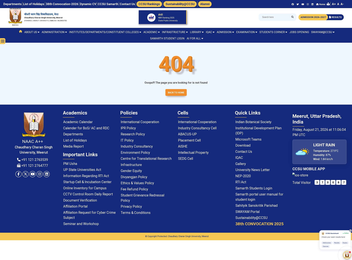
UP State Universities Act (82, 170)
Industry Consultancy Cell (197, 128)
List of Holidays (75, 140)
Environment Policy (135, 153)
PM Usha (70, 164)
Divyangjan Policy (134, 177)
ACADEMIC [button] (150, 32)
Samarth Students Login (253, 188)
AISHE (182, 146)
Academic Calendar (78, 122)
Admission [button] (224, 32)
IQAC (239, 158)
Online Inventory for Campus (85, 188)
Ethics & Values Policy (137, 183)
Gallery (240, 164)
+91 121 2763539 (34, 160)
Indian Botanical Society (253, 122)
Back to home (176, 92)
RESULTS (337, 17)
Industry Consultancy (137, 146)
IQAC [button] (209, 32)
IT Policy (127, 140)
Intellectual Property (193, 153)
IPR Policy (128, 128)
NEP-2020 (243, 176)
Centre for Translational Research (146, 159)
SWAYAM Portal (247, 212)
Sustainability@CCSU (251, 218)
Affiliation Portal (75, 206)
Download (243, 145)
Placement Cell (189, 140)
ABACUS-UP (187, 134)
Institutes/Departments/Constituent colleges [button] (104, 32)
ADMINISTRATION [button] (53, 32)
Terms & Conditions (136, 213)
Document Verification (80, 200)
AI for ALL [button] (194, 38)
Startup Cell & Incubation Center (87, 182)
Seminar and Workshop (81, 224)
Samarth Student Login (167, 38)
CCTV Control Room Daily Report (88, 194)
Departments (73, 134)
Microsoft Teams (248, 139)
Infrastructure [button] (173, 32)
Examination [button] (245, 32)
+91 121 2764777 (34, 166)
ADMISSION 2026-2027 (313, 17)
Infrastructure (131, 165)
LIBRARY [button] (195, 32)
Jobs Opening (299, 32)
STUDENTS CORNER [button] (272, 32)
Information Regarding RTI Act (86, 176)
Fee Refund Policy (134, 189)
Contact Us (243, 152)
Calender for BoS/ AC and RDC (86, 128)
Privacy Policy (131, 207)
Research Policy (133, 134)
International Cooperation (140, 122)
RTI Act (240, 182)
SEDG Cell (185, 159)
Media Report (73, 146)
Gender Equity (131, 171)
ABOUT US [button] (30, 32)
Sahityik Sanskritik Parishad (256, 206)
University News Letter (252, 170)
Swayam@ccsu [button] (321, 32)
